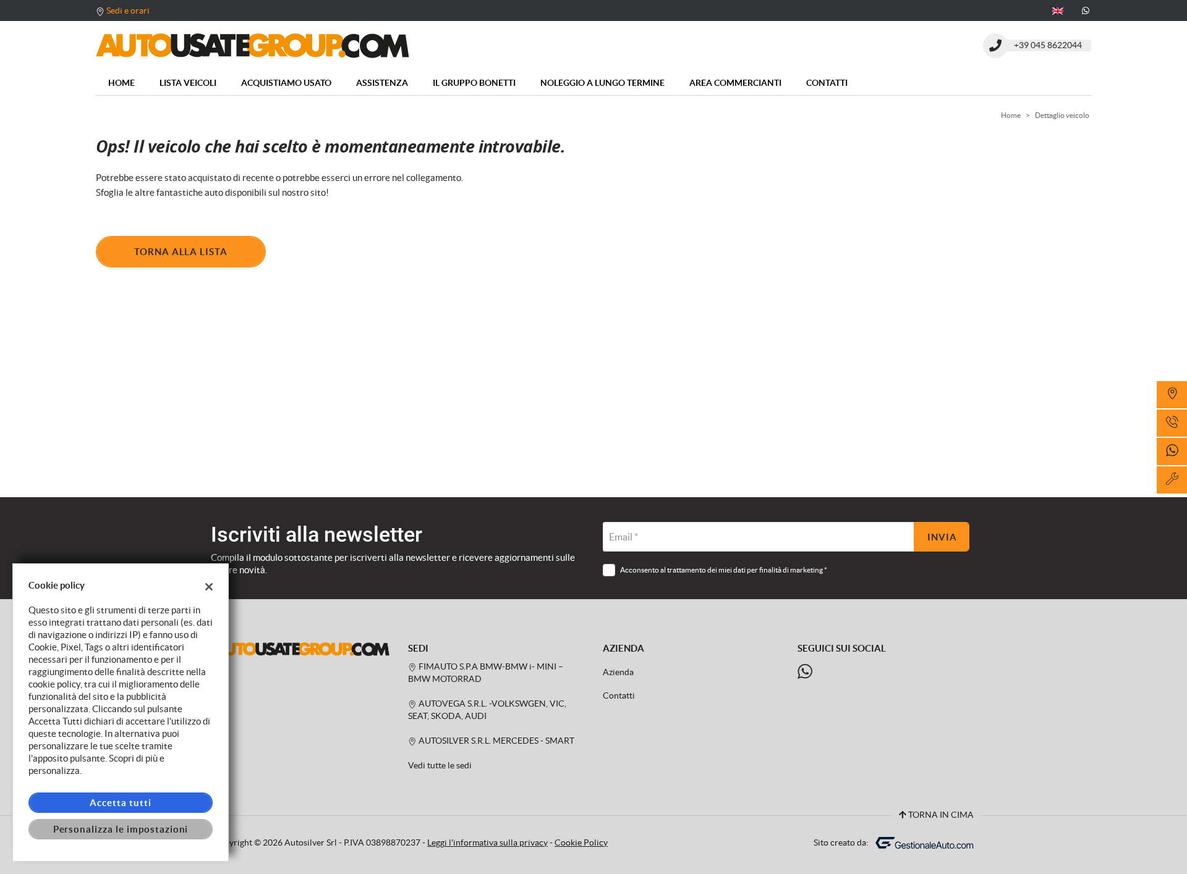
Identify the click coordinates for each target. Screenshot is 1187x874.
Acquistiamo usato (286, 83)
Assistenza (382, 83)
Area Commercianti (735, 83)
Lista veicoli (188, 83)
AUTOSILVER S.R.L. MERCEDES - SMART (495, 741)
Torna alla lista (181, 251)
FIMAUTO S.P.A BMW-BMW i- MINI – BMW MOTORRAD (485, 673)
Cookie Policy (581, 842)
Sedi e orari (128, 10)
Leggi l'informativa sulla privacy (487, 842)
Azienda (618, 672)
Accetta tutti (120, 802)
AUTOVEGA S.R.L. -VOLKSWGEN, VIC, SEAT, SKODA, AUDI (487, 710)
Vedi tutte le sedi (440, 765)
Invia (942, 537)
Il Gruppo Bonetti (474, 83)
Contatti (827, 83)
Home (121, 83)
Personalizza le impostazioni (121, 829)
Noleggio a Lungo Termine (602, 83)
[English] (1057, 10)
